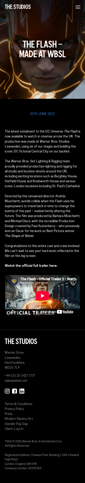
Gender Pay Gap (16, 423)
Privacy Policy (14, 408)
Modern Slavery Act (19, 418)
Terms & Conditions (18, 403)
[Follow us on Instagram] (7, 390)
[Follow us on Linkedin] (21, 390)
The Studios (18, 7)
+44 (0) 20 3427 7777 (20, 375)
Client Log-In (14, 428)
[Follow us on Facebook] (14, 390)
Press (8, 413)
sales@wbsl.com (16, 380)
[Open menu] (78, 7)
